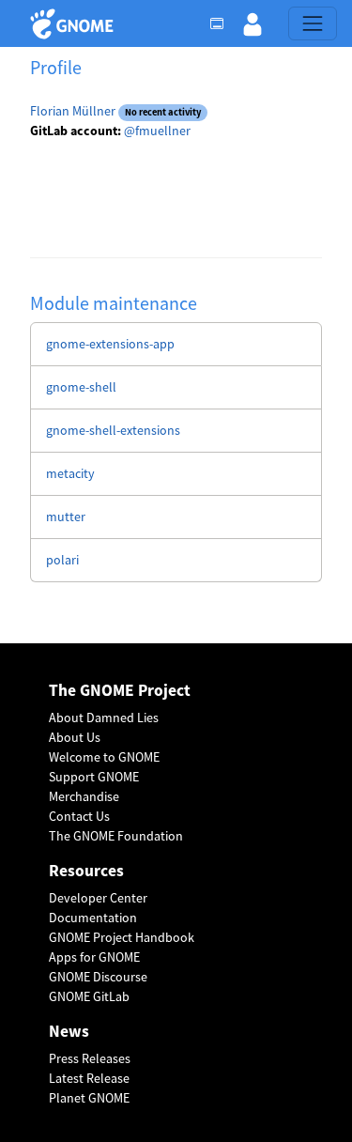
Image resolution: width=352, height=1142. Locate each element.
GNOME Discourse (98, 976)
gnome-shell (81, 386)
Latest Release (89, 1078)
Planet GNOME (89, 1097)
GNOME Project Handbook (121, 937)
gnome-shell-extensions (113, 430)
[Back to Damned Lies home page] (74, 24)
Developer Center (98, 897)
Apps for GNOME (94, 957)
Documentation (93, 917)
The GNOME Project (120, 691)
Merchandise (84, 796)
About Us (74, 737)
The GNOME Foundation (116, 835)
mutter (65, 516)
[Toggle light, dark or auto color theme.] (222, 23)
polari (62, 559)
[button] (252, 23)
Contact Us (79, 816)
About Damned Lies (104, 717)
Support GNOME (94, 776)
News (69, 1032)
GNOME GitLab (89, 996)
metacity (70, 473)
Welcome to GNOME (104, 756)
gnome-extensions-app (110, 343)
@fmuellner (157, 130)
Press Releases (89, 1058)
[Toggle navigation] (312, 23)
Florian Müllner (72, 110)
